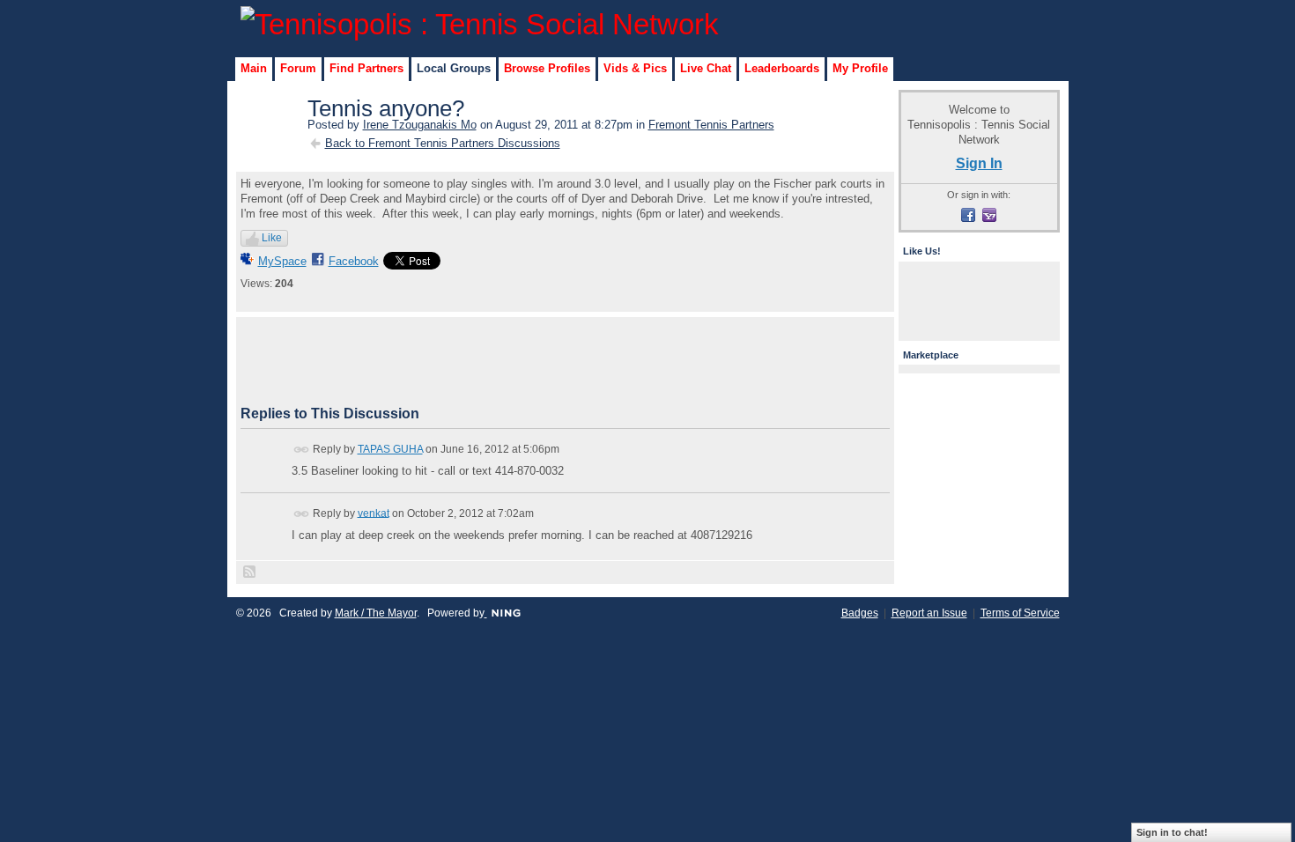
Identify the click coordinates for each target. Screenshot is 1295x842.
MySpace (282, 261)
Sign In (979, 163)
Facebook (354, 261)
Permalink (301, 449)
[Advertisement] (564, 361)
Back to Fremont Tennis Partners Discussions (442, 143)
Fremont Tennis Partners (711, 124)
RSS (250, 572)
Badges (859, 613)
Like (272, 238)
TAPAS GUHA (390, 449)
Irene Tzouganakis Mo (420, 124)
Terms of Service (1020, 613)
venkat (373, 512)
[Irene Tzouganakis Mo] (268, 146)
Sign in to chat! (1172, 832)
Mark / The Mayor (376, 613)
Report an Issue (929, 613)
